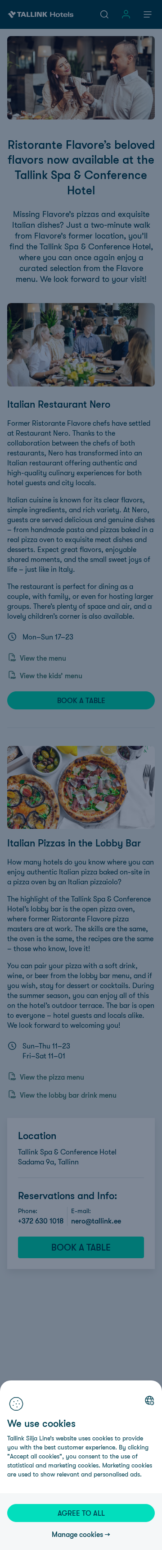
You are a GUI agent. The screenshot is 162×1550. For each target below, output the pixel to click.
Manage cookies (77, 1534)
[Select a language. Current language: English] (149, 1400)
